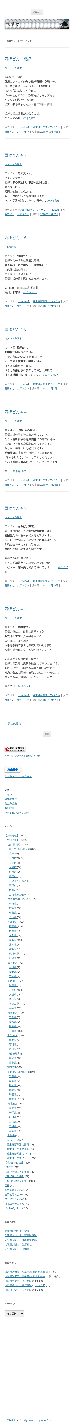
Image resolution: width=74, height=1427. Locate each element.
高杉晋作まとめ (13, 1190)
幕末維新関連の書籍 (18, 1144)
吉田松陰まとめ (13, 1194)
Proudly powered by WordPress (35, 1420)
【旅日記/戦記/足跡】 (17, 1181)
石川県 (13, 1044)
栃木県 (13, 1085)
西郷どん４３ (16, 508)
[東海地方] (12, 1012)
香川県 (13, 967)
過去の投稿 (13, 723)
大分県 (13, 935)
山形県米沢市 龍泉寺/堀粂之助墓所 (25, 1271)
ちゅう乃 (40, 1285)
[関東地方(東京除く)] (18, 1071)
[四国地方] (12, 962)
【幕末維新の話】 (14, 1162)
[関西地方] (12, 981)
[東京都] (11, 1067)
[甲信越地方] (14, 1053)
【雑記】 (9, 1167)
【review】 (24, 127)
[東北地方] (12, 1103)
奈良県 (13, 999)
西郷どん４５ (16, 329)
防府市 (13, 867)
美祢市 (13, 862)
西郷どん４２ (16, 609)
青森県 (13, 1108)
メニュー (37, 11)
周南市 (13, 871)
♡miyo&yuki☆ (13, 1208)
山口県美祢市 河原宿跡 (18, 1281)
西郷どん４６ (16, 238)
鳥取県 (13, 912)
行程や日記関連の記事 (17, 812)
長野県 (13, 1062)
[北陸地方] (12, 1035)
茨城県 (13, 1081)
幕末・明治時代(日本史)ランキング (22, 755)
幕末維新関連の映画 (18, 1149)
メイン (8, 794)
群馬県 (13, 1090)
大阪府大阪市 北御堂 (17, 1249)
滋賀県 (13, 985)
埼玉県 (13, 1094)
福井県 (13, 1040)
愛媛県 (13, 971)
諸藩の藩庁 (11, 799)
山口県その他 (16, 894)
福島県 (13, 1131)
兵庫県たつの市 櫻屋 (17, 1231)
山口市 (13, 858)
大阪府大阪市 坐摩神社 (18, 1244)
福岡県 (13, 926)
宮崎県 (13, 949)
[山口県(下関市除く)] (18, 849)
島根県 (13, 903)
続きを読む (30, 118)
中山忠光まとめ (13, 1199)
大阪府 (13, 994)
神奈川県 (14, 1099)
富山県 (13, 1049)
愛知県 (13, 1021)
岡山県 (13, 917)
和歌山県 (14, 1003)
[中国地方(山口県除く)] (19, 899)
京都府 (13, 990)
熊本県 (13, 944)
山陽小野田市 (16, 881)
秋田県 (13, 1117)
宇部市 (13, 885)
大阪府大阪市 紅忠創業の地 (21, 1240)
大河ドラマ (23, 131)
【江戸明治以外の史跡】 (18, 1171)
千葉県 (13, 1076)
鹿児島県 (14, 953)
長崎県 (13, 940)
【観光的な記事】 (14, 1176)
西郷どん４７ (16, 155)
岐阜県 (13, 1026)
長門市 (13, 876)
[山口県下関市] (15, 844)
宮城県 (13, 1126)
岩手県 (13, 1112)
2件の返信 (10, 246)
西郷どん (9, 131)
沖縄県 (13, 958)
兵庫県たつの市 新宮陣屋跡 (21, 1235)
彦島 (7, 1185)
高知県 (13, 976)
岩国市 (13, 890)
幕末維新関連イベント (19, 1158)
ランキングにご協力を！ (18, 776)
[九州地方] (12, 921)
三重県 (13, 1031)
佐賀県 (13, 931)
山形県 (13, 1121)
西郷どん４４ (16, 412)
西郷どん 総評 (18, 59)
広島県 (13, 908)
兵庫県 (13, 1008)
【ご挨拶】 (10, 1420)
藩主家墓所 (11, 803)
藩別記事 (9, 808)
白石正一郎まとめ (14, 1203)
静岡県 (13, 1017)
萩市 (11, 853)
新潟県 (13, 1058)
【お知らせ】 (12, 835)
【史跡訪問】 (12, 840)
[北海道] (11, 1135)
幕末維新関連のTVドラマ (46, 127)
